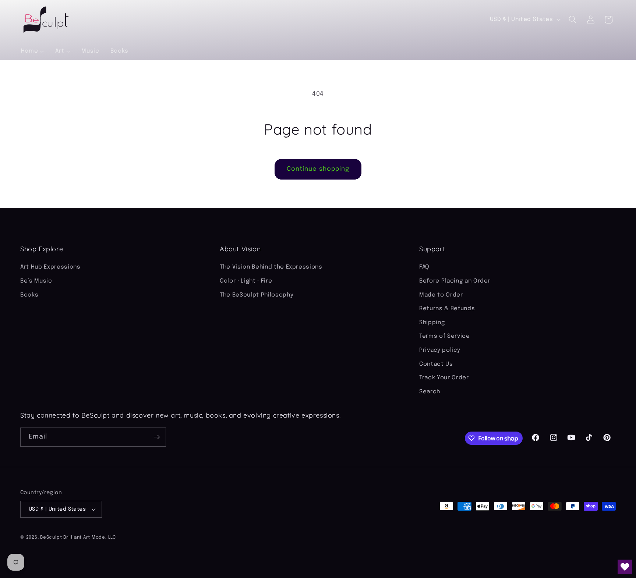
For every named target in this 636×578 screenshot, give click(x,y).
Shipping (432, 323)
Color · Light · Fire (246, 281)
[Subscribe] (157, 437)
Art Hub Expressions (50, 267)
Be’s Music (36, 281)
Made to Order (441, 295)
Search (429, 392)
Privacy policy (439, 350)
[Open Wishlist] (625, 567)
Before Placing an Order (454, 281)
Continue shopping (318, 169)
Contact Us (436, 364)
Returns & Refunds (447, 309)
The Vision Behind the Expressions (271, 267)
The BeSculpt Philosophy (256, 295)
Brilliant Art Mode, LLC (89, 537)
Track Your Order (444, 378)
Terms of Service (444, 336)
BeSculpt (51, 537)
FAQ (424, 267)
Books (29, 295)
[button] (573, 19)
